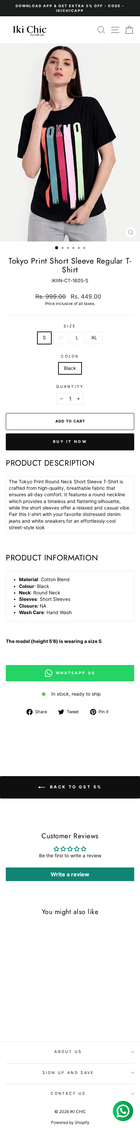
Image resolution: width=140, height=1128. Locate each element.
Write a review (70, 874)
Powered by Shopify (70, 1122)
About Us (68, 1051)
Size (70, 326)
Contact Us (68, 1093)
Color (70, 356)
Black (70, 368)
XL (94, 337)
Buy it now (70, 441)
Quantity (70, 386)
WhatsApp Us (75, 672)
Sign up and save (68, 1072)
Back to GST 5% (75, 786)
